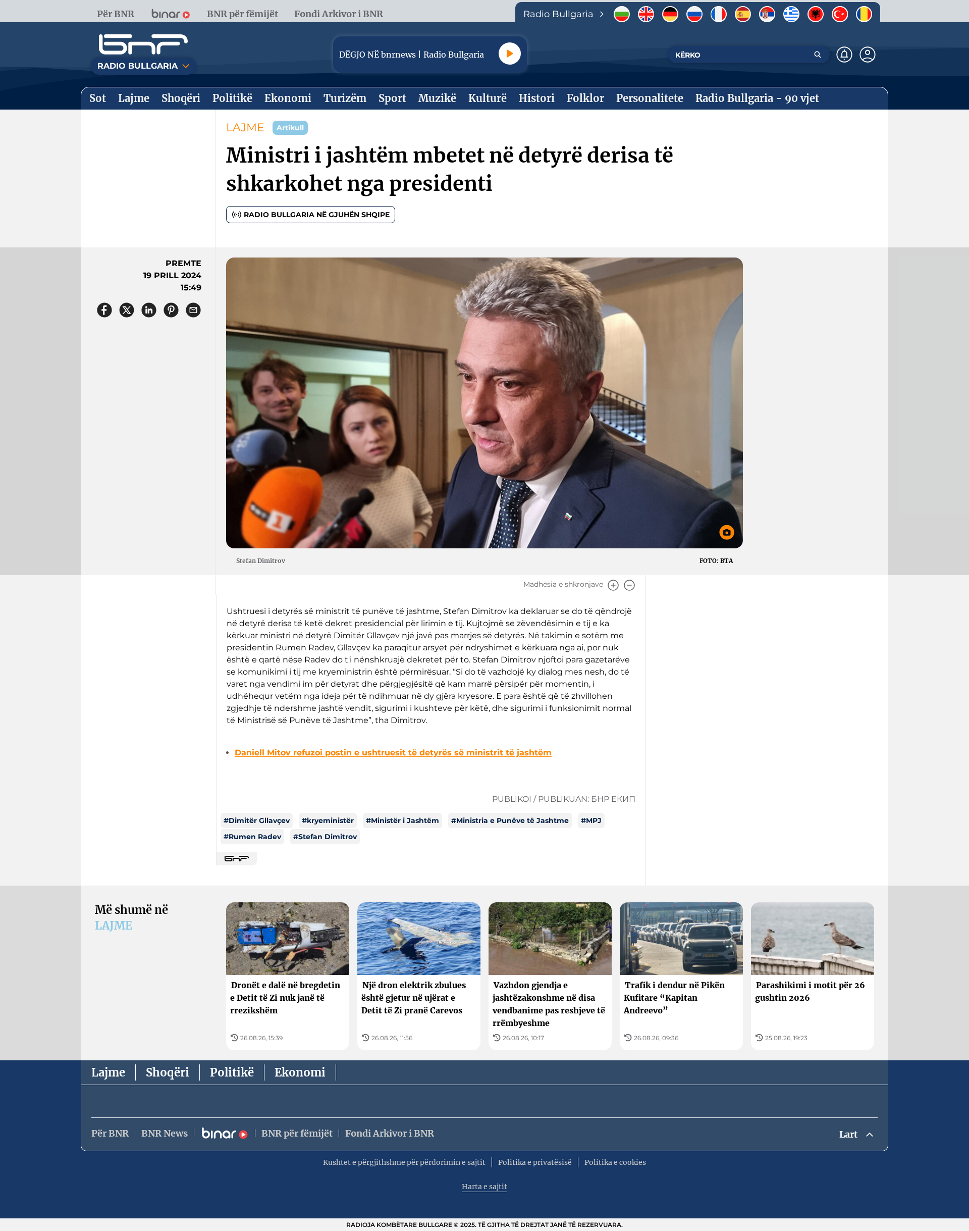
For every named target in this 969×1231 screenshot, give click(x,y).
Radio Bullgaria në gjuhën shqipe (317, 214)
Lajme (108, 1072)
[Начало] (143, 44)
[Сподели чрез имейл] (193, 310)
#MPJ (591, 820)
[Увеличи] (613, 585)
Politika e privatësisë (535, 1162)
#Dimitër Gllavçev (257, 820)
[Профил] (867, 54)
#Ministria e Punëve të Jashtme (510, 820)
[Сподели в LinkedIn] (149, 310)
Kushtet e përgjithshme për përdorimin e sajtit (404, 1162)
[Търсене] (818, 54)
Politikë (232, 1072)
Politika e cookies (615, 1162)
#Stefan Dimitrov (325, 836)
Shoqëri (167, 1072)
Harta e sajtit (484, 1186)
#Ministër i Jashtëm (402, 820)
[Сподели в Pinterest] (171, 310)
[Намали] (629, 585)
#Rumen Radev (252, 836)
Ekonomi (300, 1072)
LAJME (245, 127)
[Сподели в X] (127, 310)
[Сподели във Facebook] (104, 310)
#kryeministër (328, 820)
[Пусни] (510, 53)
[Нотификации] (844, 54)
